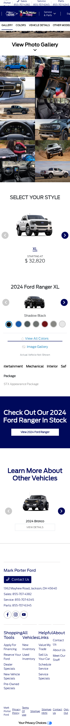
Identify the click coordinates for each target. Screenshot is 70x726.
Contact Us (20, 579)
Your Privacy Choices (32, 722)
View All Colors (36, 338)
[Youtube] (24, 615)
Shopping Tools (13, 635)
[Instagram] (16, 615)
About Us (59, 650)
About (59, 632)
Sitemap (35, 711)
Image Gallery (37, 347)
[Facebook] (7, 615)
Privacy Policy (16, 711)
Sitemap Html (46, 711)
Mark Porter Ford (7, 711)
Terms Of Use (25, 711)
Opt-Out (66, 711)
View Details (34, 527)
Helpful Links (45, 635)
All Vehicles (30, 635)
